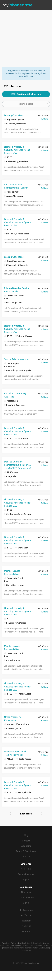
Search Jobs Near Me (41, 943)
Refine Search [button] (26, 104)
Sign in (26, 879)
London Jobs (44, 948)
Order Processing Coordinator (12, 718)
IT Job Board (26, 943)
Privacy (26, 856)
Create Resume (26, 897)
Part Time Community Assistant (15, 395)
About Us (26, 846)
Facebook (28, 910)
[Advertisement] (26, 36)
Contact (26, 840)
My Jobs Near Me (32, 963)
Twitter (28, 915)
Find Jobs (26, 892)
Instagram (26, 920)
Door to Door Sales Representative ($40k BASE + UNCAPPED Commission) (17, 464)
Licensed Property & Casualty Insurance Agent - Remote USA (17, 150)
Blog (26, 835)
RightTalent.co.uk (7, 945)
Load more (26, 813)
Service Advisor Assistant (17, 359)
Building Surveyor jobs (43, 945)
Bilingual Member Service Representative (16, 290)
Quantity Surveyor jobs (24, 945)
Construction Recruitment (13, 948)
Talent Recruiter (31, 948)
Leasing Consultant (13, 115)
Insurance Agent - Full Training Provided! (15, 753)
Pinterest (26, 926)
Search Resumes (26, 874)
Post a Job (26, 869)
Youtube (26, 931)
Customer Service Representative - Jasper (16, 186)
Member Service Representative (12, 572)
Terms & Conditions (26, 851)
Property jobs (26, 950)
